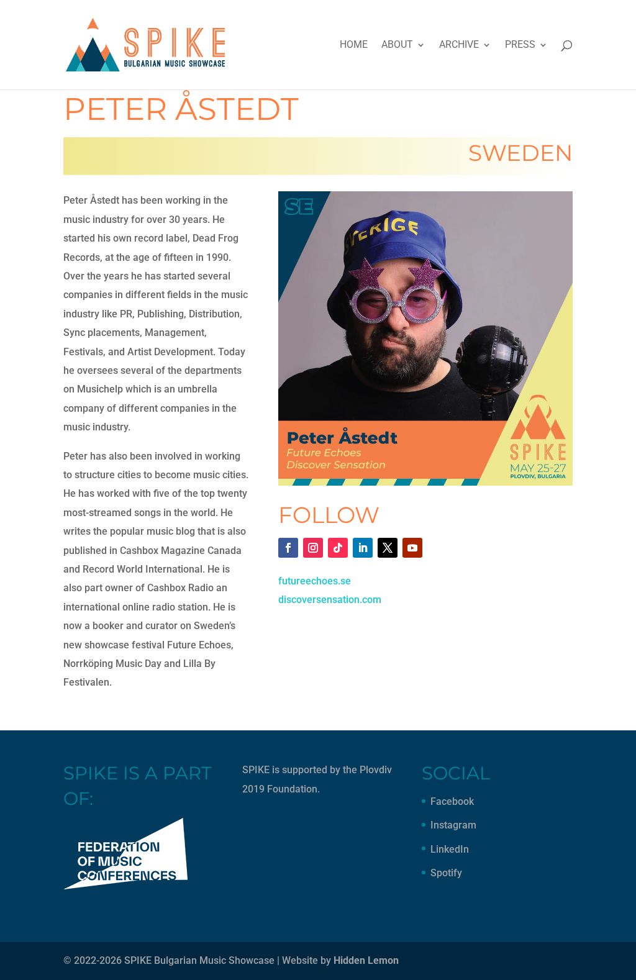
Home (354, 45)
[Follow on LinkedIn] (363, 548)
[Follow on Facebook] (288, 548)
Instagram (453, 825)
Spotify (446, 873)
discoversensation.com (329, 600)
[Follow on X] (388, 548)
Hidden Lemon (366, 960)
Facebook (452, 801)
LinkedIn (449, 849)
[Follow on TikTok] (338, 548)
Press (520, 45)
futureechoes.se (314, 581)
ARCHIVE (459, 45)
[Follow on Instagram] (313, 548)
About (397, 45)
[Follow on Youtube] (412, 548)
